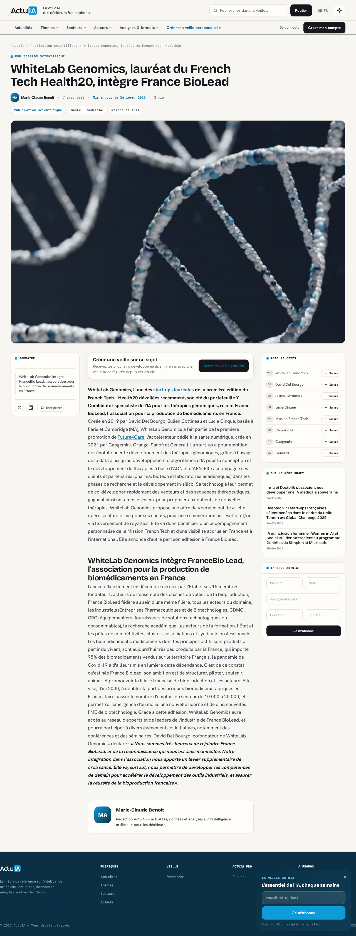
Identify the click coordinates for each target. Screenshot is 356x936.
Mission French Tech (288, 418)
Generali (278, 453)
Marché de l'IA (126, 110)
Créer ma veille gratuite (223, 365)
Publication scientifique (54, 46)
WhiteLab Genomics (287, 373)
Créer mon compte (324, 27)
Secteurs (74, 27)
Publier (301, 10)
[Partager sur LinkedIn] (30, 407)
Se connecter (290, 27)
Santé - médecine (87, 110)
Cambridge (280, 430)
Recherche (175, 876)
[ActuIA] (24, 10)
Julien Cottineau (285, 396)
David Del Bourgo (286, 384)
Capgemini (280, 441)
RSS (353, 925)
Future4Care (131, 437)
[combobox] (251, 10)
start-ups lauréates (173, 390)
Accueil (17, 46)
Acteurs (101, 27)
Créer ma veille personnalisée (194, 27)
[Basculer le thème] (339, 10)
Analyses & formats (137, 27)
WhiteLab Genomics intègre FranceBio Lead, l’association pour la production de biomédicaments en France (47, 383)
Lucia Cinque (282, 407)
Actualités (23, 27)
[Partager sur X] (19, 407)
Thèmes (48, 27)
